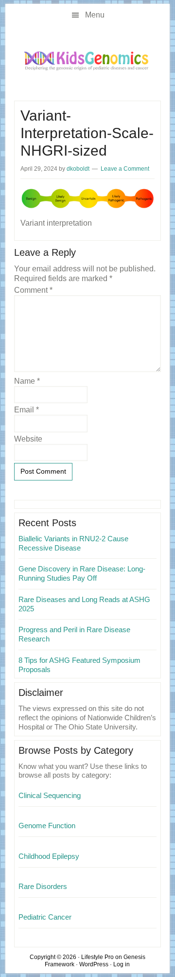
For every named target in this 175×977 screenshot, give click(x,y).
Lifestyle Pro (97, 957)
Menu (95, 15)
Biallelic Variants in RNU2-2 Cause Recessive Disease (73, 543)
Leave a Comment (125, 168)
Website (28, 439)
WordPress (93, 964)
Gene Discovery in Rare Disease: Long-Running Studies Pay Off (81, 573)
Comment (33, 290)
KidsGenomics (87, 60)
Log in (121, 964)
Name (27, 381)
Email (26, 410)
